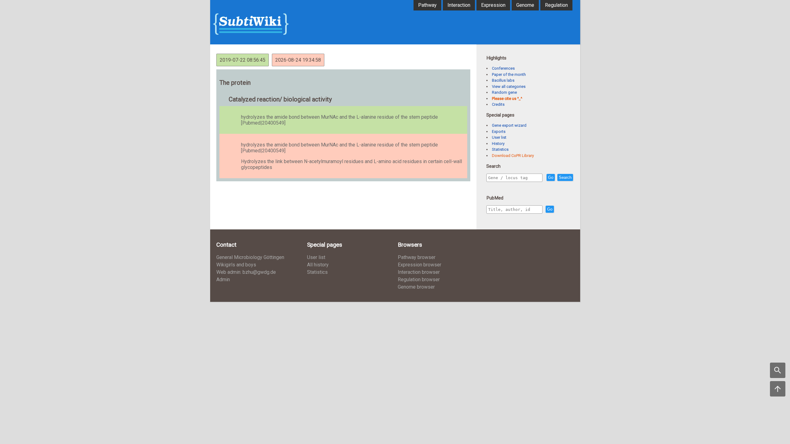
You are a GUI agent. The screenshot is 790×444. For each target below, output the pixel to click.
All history (318, 265)
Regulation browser (419, 279)
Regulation (556, 5)
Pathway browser (416, 257)
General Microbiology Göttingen (250, 257)
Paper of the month (509, 74)
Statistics (500, 149)
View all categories (509, 86)
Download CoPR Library (513, 155)
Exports (498, 131)
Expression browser (419, 265)
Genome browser (416, 287)
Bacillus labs (503, 80)
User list (499, 137)
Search (565, 177)
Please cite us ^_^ (507, 98)
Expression (493, 5)
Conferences (503, 68)
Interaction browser (419, 272)
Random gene (504, 92)
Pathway (427, 5)
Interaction (458, 5)
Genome (525, 5)
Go (550, 177)
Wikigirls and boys (236, 265)
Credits (498, 104)
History (498, 143)
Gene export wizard (509, 125)
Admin (223, 279)
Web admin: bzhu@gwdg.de (246, 272)
